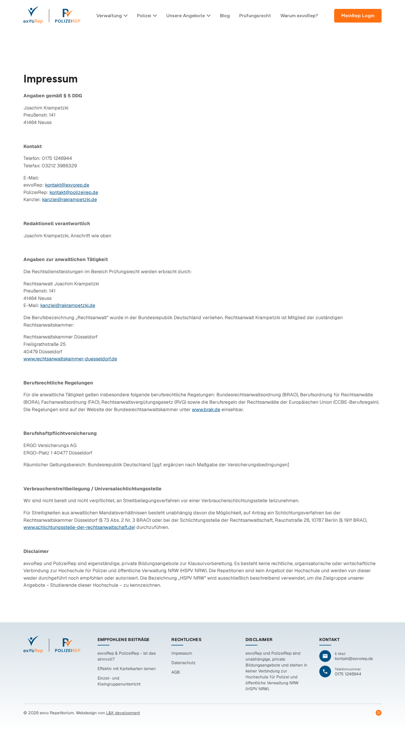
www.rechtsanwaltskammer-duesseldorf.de (70, 359)
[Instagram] (379, 713)
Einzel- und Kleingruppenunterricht (119, 681)
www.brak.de (206, 409)
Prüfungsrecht (255, 15)
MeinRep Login (357, 15)
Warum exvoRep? (299, 15)
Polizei (144, 15)
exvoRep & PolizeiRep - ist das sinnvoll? (127, 656)
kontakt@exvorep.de (67, 185)
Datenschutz (183, 662)
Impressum (181, 653)
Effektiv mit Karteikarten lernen (127, 668)
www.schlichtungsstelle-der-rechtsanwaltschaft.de (78, 527)
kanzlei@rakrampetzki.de (69, 199)
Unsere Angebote (185, 15)
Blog (225, 15)
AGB (175, 672)
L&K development (123, 712)
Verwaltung (109, 15)
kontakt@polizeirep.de (74, 192)
